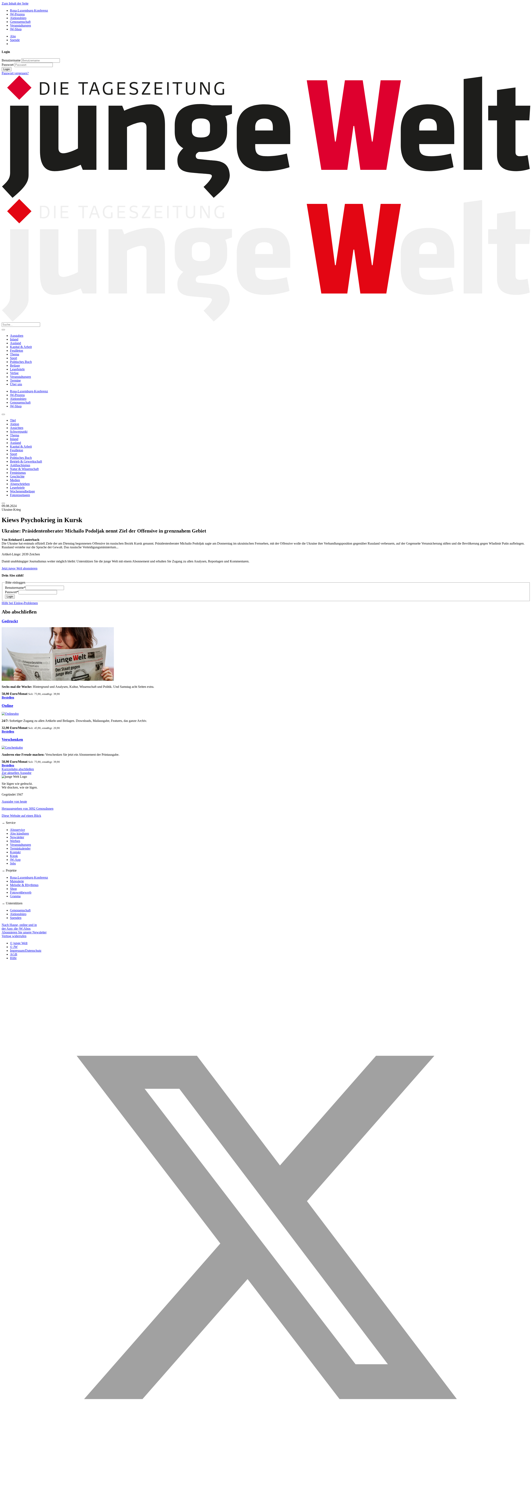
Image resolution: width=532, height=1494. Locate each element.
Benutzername (11, 60)
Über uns (16, 384)
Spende (15, 40)
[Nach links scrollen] (3, 414)
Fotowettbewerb (20, 892)
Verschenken (12, 739)
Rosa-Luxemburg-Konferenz (29, 10)
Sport (13, 358)
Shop (13, 888)
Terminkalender (20, 848)
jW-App (15, 859)
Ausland (15, 343)
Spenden (15, 918)
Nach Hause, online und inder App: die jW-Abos (19, 926)
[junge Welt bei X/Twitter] (266, 1490)
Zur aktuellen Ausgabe (16, 773)
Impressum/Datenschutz (25, 950)
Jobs (13, 863)
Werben (15, 841)
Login (6, 69)
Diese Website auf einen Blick (21, 815)
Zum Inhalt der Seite (15, 3)
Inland (14, 339)
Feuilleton (16, 350)
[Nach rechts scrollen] (3, 503)
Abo (13, 36)
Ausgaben (16, 335)
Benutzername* (15, 587)
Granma (15, 896)
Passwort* (11, 592)
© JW (14, 947)
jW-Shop (16, 29)
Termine (15, 380)
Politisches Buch (21, 362)
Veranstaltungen (20, 25)
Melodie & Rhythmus (24, 885)
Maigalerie (17, 881)
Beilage (15, 365)
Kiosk (14, 856)
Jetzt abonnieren (19, 568)
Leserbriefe (17, 369)
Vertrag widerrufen (14, 936)
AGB (13, 954)
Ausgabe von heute (14, 801)
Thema (14, 354)
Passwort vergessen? (15, 73)
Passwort (8, 64)
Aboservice (17, 829)
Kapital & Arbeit (21, 347)
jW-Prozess (17, 14)
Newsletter (17, 837)
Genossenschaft (20, 21)
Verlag (14, 373)
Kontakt (15, 852)
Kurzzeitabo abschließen (18, 769)
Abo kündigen (19, 833)
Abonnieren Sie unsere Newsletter (24, 932)
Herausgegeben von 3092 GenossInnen (27, 808)
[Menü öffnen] (3, 329)
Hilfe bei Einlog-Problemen (20, 603)
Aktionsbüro (18, 18)
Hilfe (13, 958)
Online (7, 705)
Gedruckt (10, 621)
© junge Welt (18, 943)
